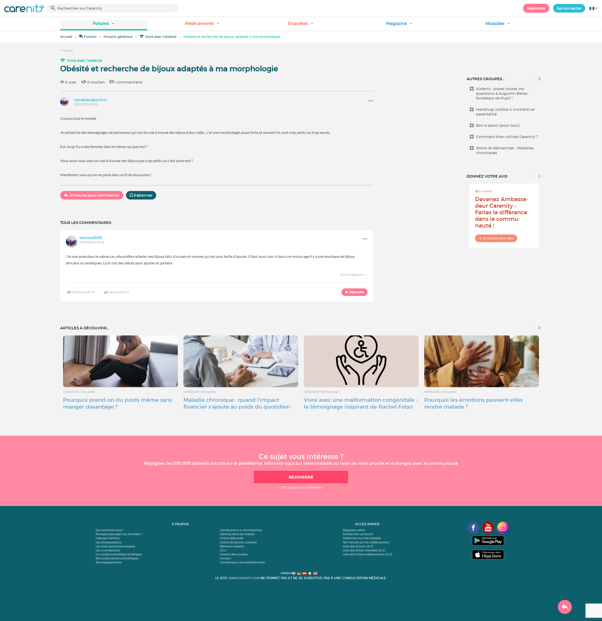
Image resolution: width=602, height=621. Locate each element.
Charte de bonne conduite (238, 542)
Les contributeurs (108, 550)
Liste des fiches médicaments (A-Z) (367, 554)
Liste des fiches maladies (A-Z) (364, 550)
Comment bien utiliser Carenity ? (507, 136)
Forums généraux (118, 37)
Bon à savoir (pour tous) (498, 125)
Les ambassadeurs (109, 542)
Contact (225, 558)
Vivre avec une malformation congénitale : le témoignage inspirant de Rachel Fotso (360, 403)
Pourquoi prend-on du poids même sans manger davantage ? (117, 403)
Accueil (66, 37)
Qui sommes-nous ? (110, 530)
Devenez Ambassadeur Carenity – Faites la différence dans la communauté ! (501, 212)
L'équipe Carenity (107, 538)
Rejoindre (536, 8)
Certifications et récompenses (241, 530)
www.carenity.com (244, 578)
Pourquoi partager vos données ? (119, 534)
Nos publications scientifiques (117, 558)
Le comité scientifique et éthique (119, 554)
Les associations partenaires (115, 546)
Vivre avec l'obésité (160, 37)
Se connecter (569, 8)
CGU (223, 550)
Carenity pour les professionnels (242, 562)
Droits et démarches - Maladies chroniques (505, 150)
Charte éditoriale (231, 538)
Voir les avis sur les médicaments (366, 542)
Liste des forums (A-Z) (358, 546)
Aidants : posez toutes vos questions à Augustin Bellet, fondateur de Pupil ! (502, 93)
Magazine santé (354, 530)
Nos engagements (109, 562)
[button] (103, 25)
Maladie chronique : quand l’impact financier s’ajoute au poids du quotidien (236, 403)
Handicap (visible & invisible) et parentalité (505, 111)
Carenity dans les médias (237, 534)
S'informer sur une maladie (362, 538)
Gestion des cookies (234, 554)
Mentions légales (232, 546)
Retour (68, 50)
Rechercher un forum (358, 534)
